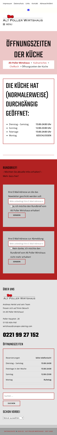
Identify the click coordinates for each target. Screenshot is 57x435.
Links (28, 3)
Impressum (7, 3)
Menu (9, 24)
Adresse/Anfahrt (46, 3)
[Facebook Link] (28, 10)
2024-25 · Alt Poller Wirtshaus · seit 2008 (35, 431)
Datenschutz (19, 3)
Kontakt (35, 3)
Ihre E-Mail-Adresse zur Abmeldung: (26, 238)
